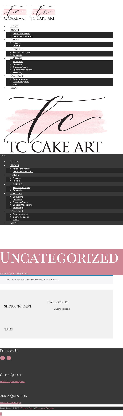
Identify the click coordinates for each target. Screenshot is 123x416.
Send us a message (10, 402)
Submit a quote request (12, 381)
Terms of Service (45, 408)
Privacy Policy (28, 408)
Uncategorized (62, 308)
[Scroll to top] (1, 414)
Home (3, 273)
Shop (9, 273)
